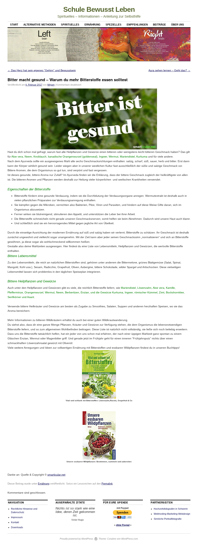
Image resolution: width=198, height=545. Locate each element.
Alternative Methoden (39, 24)
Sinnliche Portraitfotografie (168, 519)
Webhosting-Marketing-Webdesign (172, 514)
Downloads (17, 527)
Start (14, 24)
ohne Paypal (123, 525)
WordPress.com (129, 538)
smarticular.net (56, 474)
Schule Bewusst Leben (99, 9)
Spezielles (113, 24)
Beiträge (159, 24)
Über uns (177, 24)
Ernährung (92, 24)
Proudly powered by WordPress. (77, 538)
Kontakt (15, 522)
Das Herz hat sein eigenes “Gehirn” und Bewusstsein (42, 70)
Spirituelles (70, 24)
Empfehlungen (137, 24)
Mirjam (51, 84)
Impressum (17, 517)
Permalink (107, 483)
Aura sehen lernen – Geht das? (169, 70)
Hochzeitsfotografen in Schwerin (171, 509)
